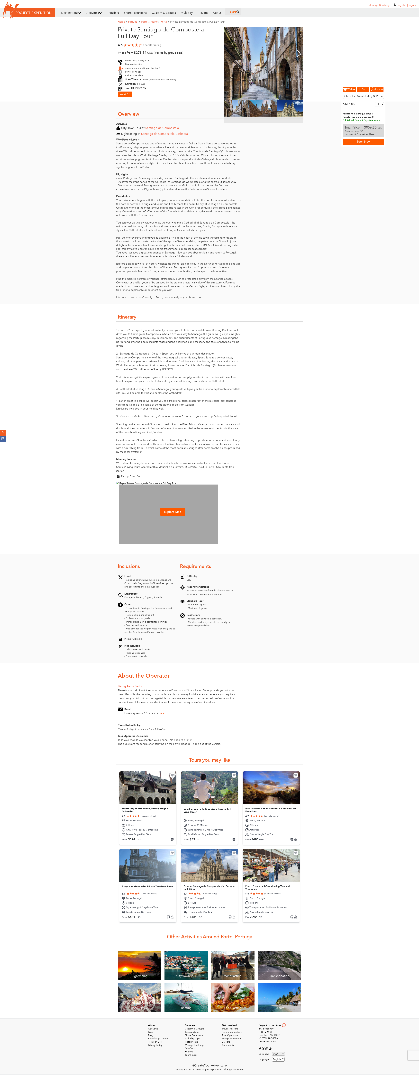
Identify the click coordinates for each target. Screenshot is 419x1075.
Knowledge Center (158, 1038)
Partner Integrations (232, 1032)
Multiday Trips (192, 1038)
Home (122, 22)
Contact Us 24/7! (267, 1041)
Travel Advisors (230, 1028)
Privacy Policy (155, 1045)
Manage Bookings (194, 1045)
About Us (153, 1028)
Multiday (187, 13)
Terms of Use (155, 1041)
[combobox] (278, 1059)
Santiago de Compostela (162, 128)
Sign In (413, 5)
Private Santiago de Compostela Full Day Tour (197, 22)
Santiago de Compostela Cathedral (165, 134)
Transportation (192, 1032)
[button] (3, 433)
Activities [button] (92, 13)
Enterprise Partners (231, 1038)
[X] (263, 1049)
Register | (402, 5)
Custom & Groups (164, 13)
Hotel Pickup (191, 1041)
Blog (150, 1035)
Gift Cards (190, 1048)
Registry (189, 1051)
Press (150, 1032)
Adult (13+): (349, 104)
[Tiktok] (270, 1049)
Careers (226, 1041)
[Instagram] (267, 1049)
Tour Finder (191, 1054)
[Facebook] (260, 1049)
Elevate (203, 13)
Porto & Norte (150, 22)
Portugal (134, 22)
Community (228, 1045)
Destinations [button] (69, 13)
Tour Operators (230, 1035)
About (217, 13)
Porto (165, 22)
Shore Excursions (135, 13)
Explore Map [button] (172, 512)
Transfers (113, 13)
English (277, 1059)
